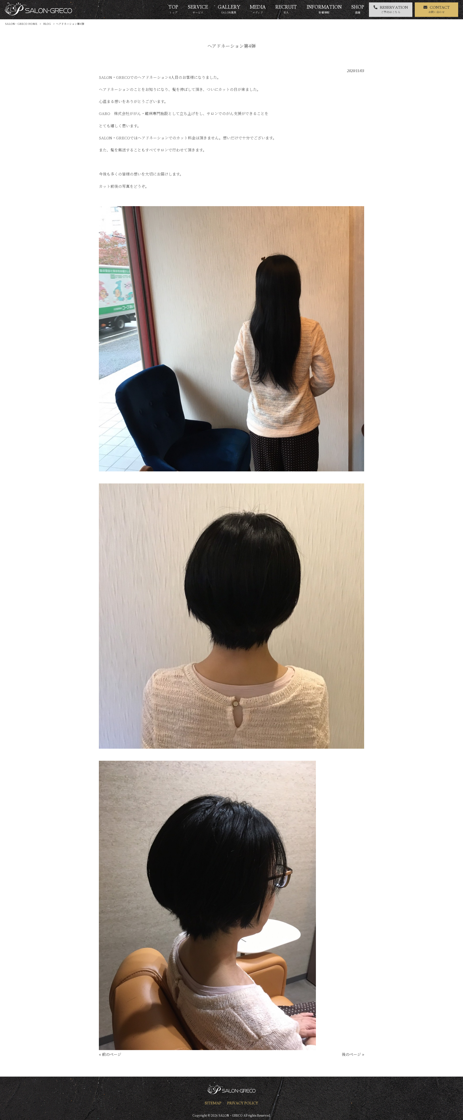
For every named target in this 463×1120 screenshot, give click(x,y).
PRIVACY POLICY (242, 1103)
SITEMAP (213, 1103)
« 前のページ (110, 1054)
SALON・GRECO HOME (21, 24)
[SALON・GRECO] (38, 14)
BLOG (47, 24)
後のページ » (353, 1054)
